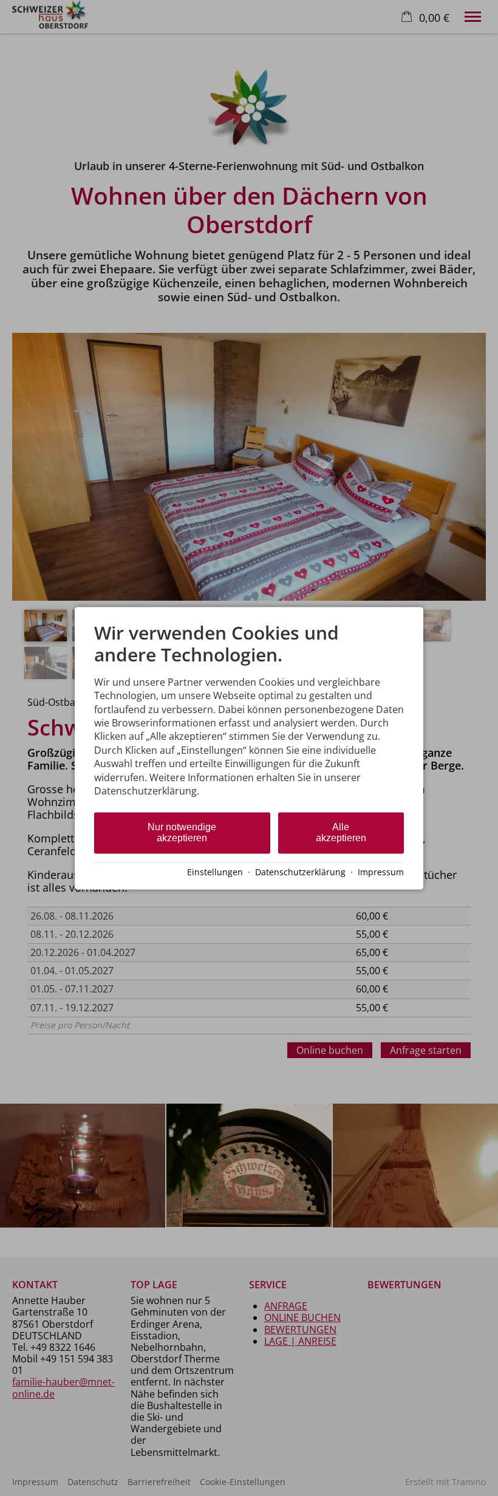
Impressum (381, 872)
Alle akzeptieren (341, 833)
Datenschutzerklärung (300, 872)
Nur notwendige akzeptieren (182, 833)
